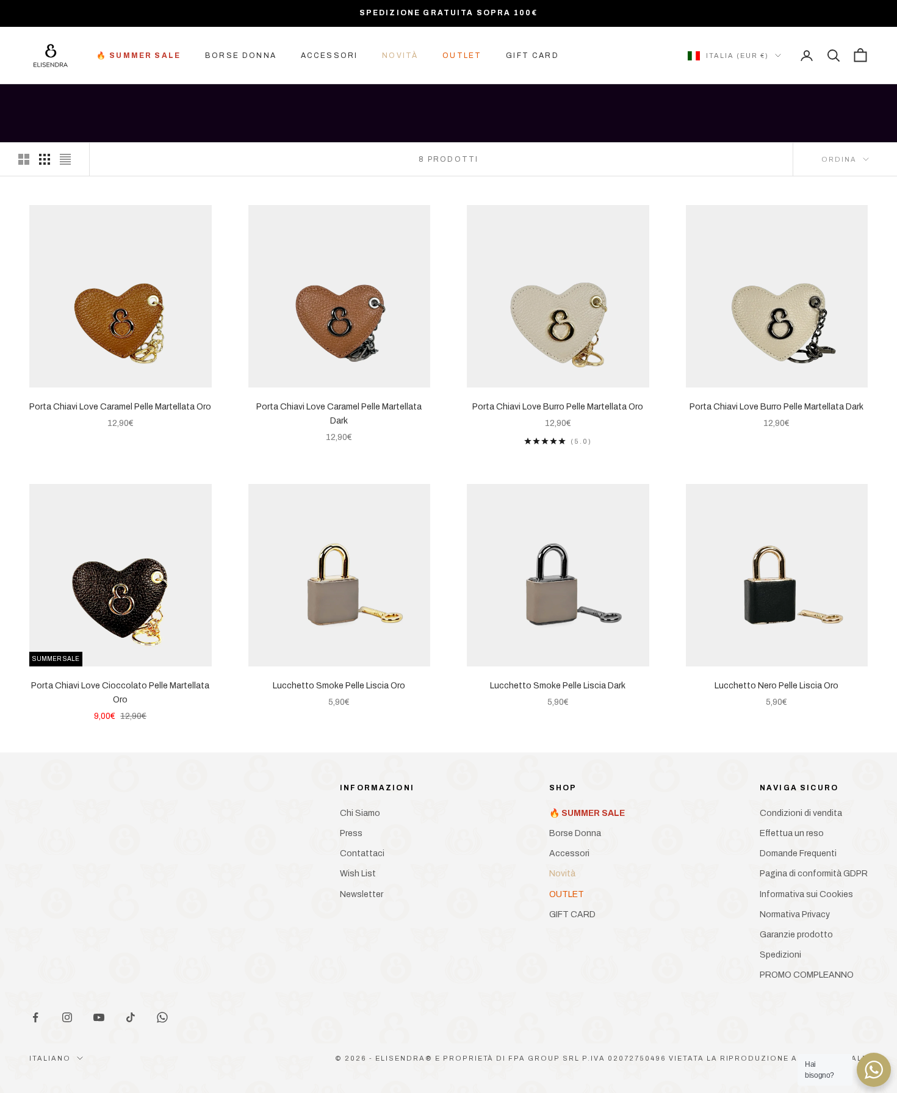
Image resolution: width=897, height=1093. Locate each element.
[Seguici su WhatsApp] (162, 1017)
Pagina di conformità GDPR (814, 873)
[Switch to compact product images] (65, 159)
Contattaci (362, 853)
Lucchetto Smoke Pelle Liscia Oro (339, 685)
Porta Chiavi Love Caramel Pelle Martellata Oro (120, 406)
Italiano (50, 1058)
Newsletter (361, 894)
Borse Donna (240, 55)
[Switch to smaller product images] (44, 159)
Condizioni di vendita (801, 813)
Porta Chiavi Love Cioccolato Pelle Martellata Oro (120, 692)
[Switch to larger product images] (23, 159)
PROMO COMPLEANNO (807, 974)
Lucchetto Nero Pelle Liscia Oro (776, 685)
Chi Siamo (360, 813)
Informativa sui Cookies (806, 894)
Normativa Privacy (795, 914)
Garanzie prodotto (796, 934)
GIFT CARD (532, 55)
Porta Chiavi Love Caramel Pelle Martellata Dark (339, 413)
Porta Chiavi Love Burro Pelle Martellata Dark (776, 406)
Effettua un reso (792, 833)
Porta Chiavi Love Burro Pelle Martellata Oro (557, 406)
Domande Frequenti (798, 853)
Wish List (358, 873)
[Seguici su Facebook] (35, 1017)
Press (351, 833)
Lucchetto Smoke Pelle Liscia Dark (557, 685)
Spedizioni (780, 954)
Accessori (329, 55)
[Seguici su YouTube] (99, 1017)
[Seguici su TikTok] (130, 1017)
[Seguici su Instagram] (67, 1017)
